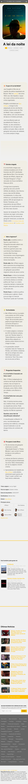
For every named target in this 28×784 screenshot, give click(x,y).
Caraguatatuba (12, 761)
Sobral (14, 744)
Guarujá (3, 751)
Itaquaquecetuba (5, 744)
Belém (25, 721)
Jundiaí (23, 728)
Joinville (19, 751)
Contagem (4, 721)
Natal (23, 723)
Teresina (18, 736)
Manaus (24, 726)
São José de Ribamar (6, 749)
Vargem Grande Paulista (7, 756)
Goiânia (3, 736)
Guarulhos (3, 734)
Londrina (17, 731)
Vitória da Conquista (13, 723)
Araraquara (22, 744)
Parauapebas (19, 739)
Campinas (3, 739)
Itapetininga (10, 754)
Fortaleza (18, 721)
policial (16, 93)
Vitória (3, 754)
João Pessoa (11, 751)
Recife (2, 726)
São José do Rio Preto (19, 759)
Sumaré (19, 756)
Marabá (16, 728)
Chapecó (9, 741)
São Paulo (3, 718)
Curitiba (11, 721)
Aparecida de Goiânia (15, 734)
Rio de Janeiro (23, 718)
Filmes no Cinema (14, 1)
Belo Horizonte (13, 718)
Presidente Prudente (6, 731)
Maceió (3, 741)
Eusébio (3, 723)
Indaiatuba (10, 736)
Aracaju (9, 728)
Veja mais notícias (14, 697)
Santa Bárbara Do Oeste (13, 726)
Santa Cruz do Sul (6, 759)
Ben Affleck (9, 472)
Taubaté (17, 741)
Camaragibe (4, 746)
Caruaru (21, 761)
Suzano (17, 749)
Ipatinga (23, 749)
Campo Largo (14, 746)
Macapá (11, 739)
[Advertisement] (14, 67)
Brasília (3, 728)
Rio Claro (3, 761)
